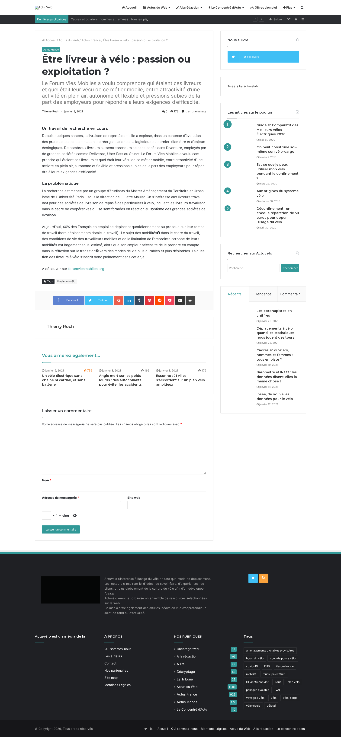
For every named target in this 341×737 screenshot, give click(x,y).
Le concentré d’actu (291, 729)
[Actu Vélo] (43, 8)
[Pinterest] (149, 300)
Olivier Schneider (257, 682)
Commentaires (292, 294)
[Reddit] (159, 300)
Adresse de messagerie (60, 497)
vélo (274, 697)
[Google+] (118, 300)
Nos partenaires (116, 670)
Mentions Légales (117, 685)
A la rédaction (189, 7)
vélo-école (253, 705)
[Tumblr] (139, 300)
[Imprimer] (190, 300)
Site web (133, 497)
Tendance (263, 294)
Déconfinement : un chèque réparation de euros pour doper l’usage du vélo (278, 215)
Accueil (130, 7)
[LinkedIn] (129, 300)
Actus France (91, 40)
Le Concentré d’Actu (226, 7)
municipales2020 (274, 674)
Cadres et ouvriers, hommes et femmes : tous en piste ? (112, 19)
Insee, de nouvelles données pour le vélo (275, 396)
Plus (289, 7)
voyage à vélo (255, 697)
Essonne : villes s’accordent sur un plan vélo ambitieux (180, 380)
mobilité (251, 674)
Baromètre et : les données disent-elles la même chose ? (277, 376)
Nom (46, 480)
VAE (278, 690)
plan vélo (293, 682)
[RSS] (263, 578)
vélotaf (271, 705)
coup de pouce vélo (283, 658)
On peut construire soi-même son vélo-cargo (277, 149)
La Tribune (185, 679)
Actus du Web (156, 7)
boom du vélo (255, 658)
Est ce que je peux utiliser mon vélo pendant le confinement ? (278, 171)
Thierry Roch (50, 111)
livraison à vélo (66, 281)
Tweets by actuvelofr (243, 86)
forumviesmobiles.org (86, 269)
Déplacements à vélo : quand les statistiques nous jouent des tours (276, 333)
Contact (110, 663)
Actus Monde (187, 702)
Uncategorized (188, 649)
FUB (267, 666)
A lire (180, 664)
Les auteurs (113, 656)
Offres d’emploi (265, 7)
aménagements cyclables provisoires (270, 650)
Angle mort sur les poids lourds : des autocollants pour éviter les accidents (120, 380)
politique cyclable (257, 690)
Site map (111, 678)
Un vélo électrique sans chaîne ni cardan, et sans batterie (63, 380)
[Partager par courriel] (180, 300)
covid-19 (252, 666)
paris (278, 682)
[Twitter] (253, 578)
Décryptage (186, 671)
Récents (234, 294)
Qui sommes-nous (117, 649)
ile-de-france (285, 666)
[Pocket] (169, 300)
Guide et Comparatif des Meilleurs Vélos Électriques (277, 129)
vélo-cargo (290, 697)
